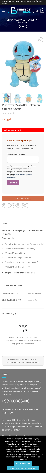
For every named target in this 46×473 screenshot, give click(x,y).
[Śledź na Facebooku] (4, 401)
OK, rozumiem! (23, 463)
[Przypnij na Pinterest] (23, 205)
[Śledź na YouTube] (27, 401)
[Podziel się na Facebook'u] (9, 205)
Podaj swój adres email (16, 154)
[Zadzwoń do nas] (23, 401)
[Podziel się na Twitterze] (13, 205)
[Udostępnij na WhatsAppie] (4, 205)
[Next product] (21, 26)
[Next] (40, 64)
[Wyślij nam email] (18, 401)
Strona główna (16, 20)
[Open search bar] (8, 12)
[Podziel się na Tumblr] (27, 205)
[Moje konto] (37, 11)
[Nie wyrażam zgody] (42, 455)
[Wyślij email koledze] (18, 205)
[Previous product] (25, 26)
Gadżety (32, 20)
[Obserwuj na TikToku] (13, 401)
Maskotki (23, 22)
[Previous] (6, 64)
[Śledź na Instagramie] (9, 401)
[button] (3, 10)
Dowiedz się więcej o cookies (23, 468)
